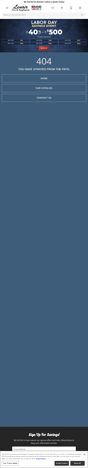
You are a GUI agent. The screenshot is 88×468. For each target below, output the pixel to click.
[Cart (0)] (80, 8)
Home (44, 78)
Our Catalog (44, 88)
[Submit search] (82, 15)
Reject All (77, 463)
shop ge (44, 48)
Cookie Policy (41, 459)
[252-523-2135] (71, 8)
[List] (52, 8)
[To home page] (26, 7)
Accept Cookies (61, 463)
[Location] (62, 8)
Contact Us (44, 98)
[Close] (84, 454)
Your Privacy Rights (10, 463)
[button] (7, 8)
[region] (44, 459)
